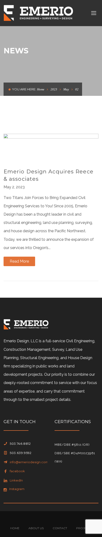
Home (40, 89)
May (66, 89)
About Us (36, 528)
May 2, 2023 (14, 187)
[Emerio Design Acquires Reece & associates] (51, 147)
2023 (54, 89)
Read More (19, 261)
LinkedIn (16, 480)
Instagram (16, 489)
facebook (17, 471)
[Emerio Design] (38, 12)
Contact (60, 528)
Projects (84, 528)
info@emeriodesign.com (29, 462)
